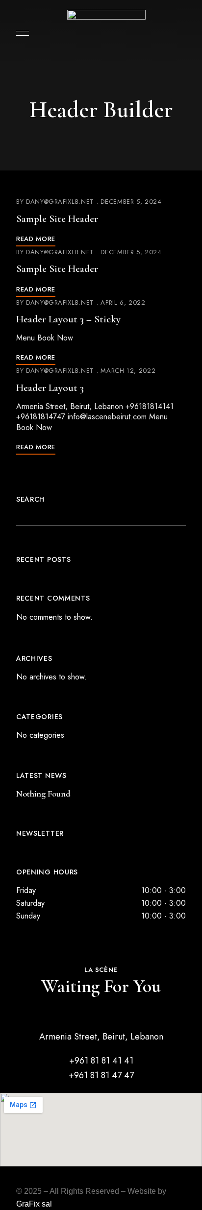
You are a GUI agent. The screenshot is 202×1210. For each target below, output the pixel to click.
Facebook (83, 1180)
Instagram (101, 1180)
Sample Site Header (57, 219)
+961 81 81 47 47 (101, 1075)
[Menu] (20, 33)
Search (30, 499)
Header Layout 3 (50, 388)
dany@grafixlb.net (60, 201)
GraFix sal (34, 1204)
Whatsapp (118, 1180)
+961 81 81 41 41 (101, 1060)
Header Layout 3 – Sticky (68, 319)
